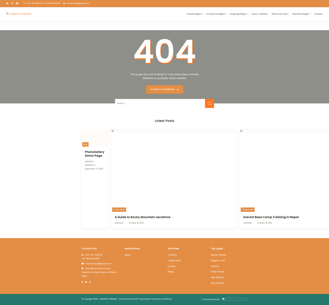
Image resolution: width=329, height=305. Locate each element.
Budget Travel (218, 260)
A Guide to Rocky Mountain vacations (142, 217)
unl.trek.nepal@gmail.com (78, 3)
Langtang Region (238, 13)
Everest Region (194, 13)
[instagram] (12, 3)
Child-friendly (218, 271)
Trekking (172, 254)
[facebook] (7, 3)
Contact (318, 13)
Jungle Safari (174, 260)
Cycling (171, 266)
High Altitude (217, 277)
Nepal (128, 254)
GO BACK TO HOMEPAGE (162, 89)
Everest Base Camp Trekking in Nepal (271, 217)
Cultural (215, 266)
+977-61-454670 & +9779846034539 (43, 3)
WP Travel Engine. (143, 299)
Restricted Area (280, 13)
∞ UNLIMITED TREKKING (108, 299)
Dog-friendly (217, 283)
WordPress (167, 299)
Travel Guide (119, 209)
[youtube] (17, 3)
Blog (85, 144)
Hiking (171, 271)
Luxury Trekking (259, 13)
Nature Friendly (218, 254)
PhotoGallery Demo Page (94, 154)
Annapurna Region (215, 13)
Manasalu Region (300, 13)
